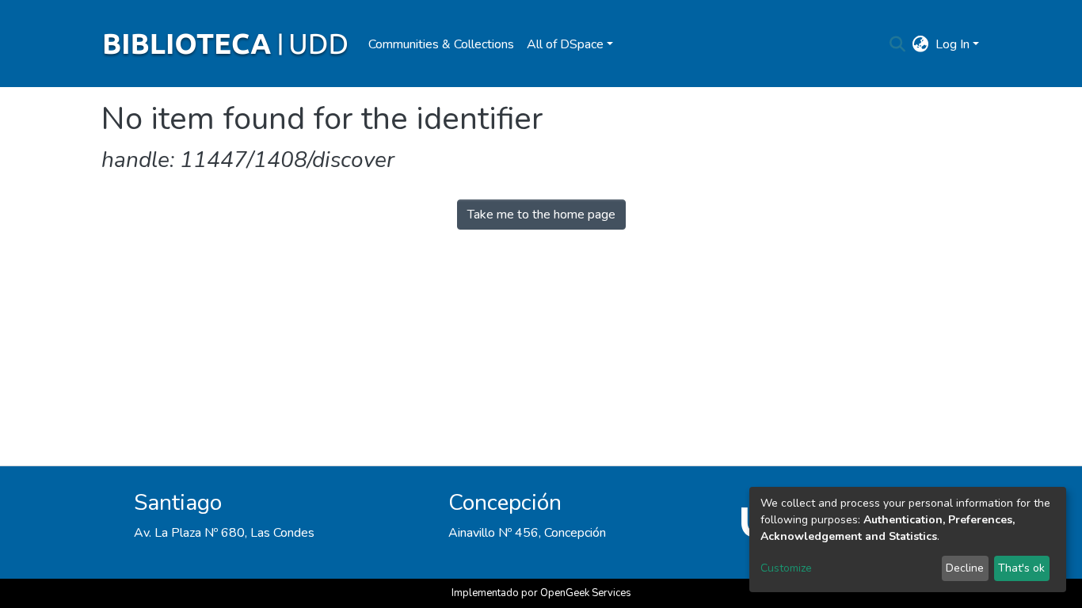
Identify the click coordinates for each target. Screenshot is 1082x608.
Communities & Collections (441, 44)
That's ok (1021, 568)
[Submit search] (898, 44)
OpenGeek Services (585, 593)
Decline (965, 568)
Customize (786, 568)
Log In (952, 44)
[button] (921, 44)
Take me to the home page (541, 214)
